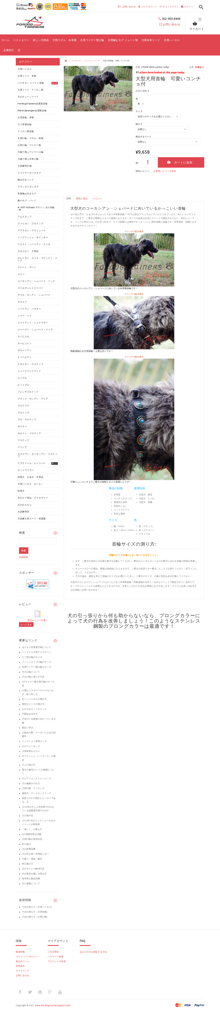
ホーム (66, 61)
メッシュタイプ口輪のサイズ (36, 662)
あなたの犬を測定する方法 (93, 952)
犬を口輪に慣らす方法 (33, 676)
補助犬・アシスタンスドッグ (36, 793)
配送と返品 (82, 198)
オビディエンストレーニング (36, 778)
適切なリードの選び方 (33, 704)
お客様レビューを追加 (164, 171)
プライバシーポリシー (27, 956)
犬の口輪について (31, 672)
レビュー (97, 198)
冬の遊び (26, 844)
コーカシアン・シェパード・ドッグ (85, 61)
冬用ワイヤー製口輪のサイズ (36, 667)
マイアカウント (149, 6)
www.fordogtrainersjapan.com (53, 1005)
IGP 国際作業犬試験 (31, 834)
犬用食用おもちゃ (31, 751)
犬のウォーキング (31, 746)
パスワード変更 (55, 956)
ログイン (188, 6)
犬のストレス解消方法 (33, 868)
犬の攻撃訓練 (28, 849)
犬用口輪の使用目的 (32, 839)
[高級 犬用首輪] (134, 322)
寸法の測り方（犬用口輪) (34, 916)
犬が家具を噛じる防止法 (34, 873)
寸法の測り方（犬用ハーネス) (37, 907)
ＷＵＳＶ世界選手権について (36, 647)
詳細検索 (23, 557)
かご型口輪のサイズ (32, 657)
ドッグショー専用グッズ (34, 741)
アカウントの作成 (57, 961)
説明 (68, 198)
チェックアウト (171, 6)
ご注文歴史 (53, 952)
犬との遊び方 (28, 764)
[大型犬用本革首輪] (134, 259)
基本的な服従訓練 (31, 878)
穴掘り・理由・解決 (32, 859)
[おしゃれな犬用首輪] (134, 419)
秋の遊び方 (27, 863)
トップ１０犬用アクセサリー (36, 652)
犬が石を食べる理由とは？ (35, 854)
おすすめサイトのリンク (34, 709)
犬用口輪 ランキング (33, 788)
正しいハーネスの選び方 (34, 699)
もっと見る (26, 624)
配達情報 (20, 952)
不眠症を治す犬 (30, 714)
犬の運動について (31, 883)
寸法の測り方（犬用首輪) (34, 911)
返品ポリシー (22, 961)
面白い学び (27, 727)
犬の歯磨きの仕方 (31, 783)
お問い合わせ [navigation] (129, 6)
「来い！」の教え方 (32, 829)
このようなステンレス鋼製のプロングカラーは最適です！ (147, 623)
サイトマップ (22, 970)
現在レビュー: (143, 171)
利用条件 (20, 966)
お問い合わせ (171, 24)
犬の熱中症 (27, 815)
